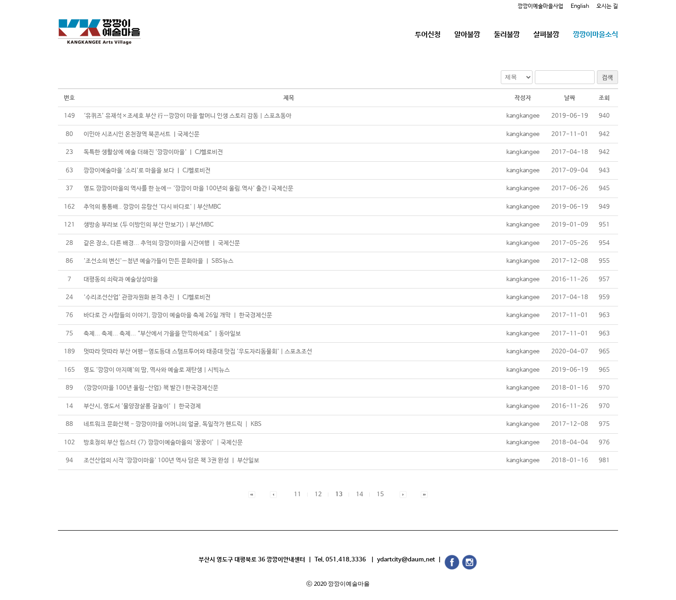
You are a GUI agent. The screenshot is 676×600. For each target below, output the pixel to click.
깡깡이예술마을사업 (540, 6)
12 (318, 494)
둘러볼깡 (507, 34)
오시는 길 (607, 6)
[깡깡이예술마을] (99, 25)
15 (380, 494)
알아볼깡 (467, 34)
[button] (251, 494)
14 (359, 494)
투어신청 (428, 34)
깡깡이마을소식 (595, 34)
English (580, 6)
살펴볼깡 (546, 34)
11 (297, 494)
